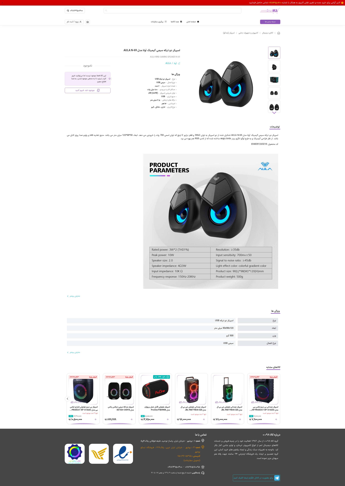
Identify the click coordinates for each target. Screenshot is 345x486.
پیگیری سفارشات (157, 21)
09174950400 (76, 10)
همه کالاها (175, 21)
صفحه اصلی (191, 21)
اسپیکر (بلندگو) (228, 33)
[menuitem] (192, 22)
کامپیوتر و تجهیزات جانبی (248, 33)
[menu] (175, 22)
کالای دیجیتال (267, 33)
